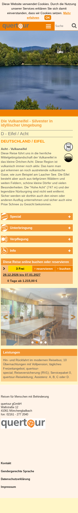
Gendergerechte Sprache (17, 471)
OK (48, 17)
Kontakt (6, 463)
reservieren (44, 268)
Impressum (8, 486)
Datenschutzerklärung (15, 479)
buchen (64, 268)
